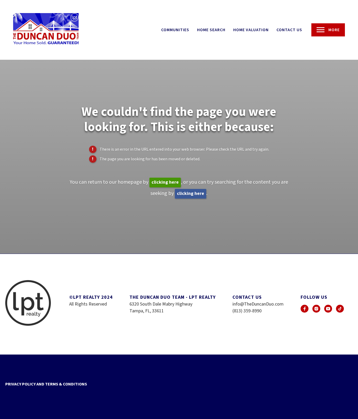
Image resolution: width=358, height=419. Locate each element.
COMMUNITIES (175, 30)
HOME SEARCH (211, 30)
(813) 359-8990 (247, 311)
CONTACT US (289, 30)
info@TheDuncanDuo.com (258, 304)
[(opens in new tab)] (304, 309)
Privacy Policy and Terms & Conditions (46, 384)
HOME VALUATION (251, 30)
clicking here (165, 182)
